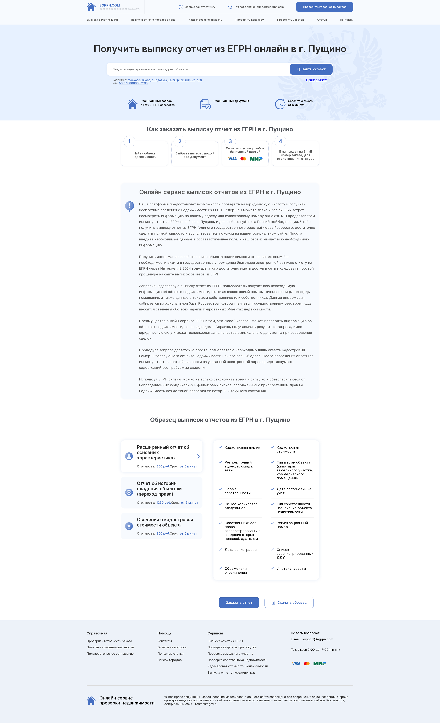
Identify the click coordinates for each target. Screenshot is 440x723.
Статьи (322, 19)
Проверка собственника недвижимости (237, 660)
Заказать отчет (239, 602)
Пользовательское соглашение (110, 653)
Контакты (346, 19)
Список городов (169, 660)
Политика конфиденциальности (110, 647)
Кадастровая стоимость (205, 19)
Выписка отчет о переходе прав (153, 19)
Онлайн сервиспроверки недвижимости (127, 700)
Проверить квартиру (249, 19)
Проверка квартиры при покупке (231, 647)
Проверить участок (290, 19)
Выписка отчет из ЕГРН (102, 19)
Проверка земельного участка (230, 653)
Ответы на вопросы (172, 647)
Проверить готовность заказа (324, 7)
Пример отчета (316, 80)
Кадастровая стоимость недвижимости (237, 666)
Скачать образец (292, 602)
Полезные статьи (170, 653)
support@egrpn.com (270, 7)
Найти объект (314, 69)
